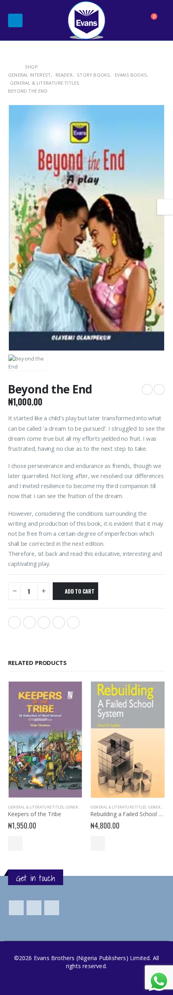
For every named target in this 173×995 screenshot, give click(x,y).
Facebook (14, 622)
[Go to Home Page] (11, 67)
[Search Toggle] (130, 20)
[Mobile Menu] (15, 20)
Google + (58, 622)
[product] (45, 739)
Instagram (51, 907)
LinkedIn (43, 622)
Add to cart (80, 591)
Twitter (29, 622)
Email (73, 622)
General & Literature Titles (36, 807)
